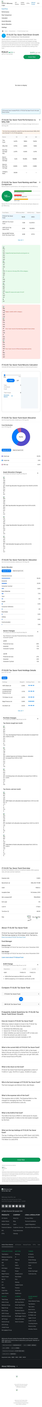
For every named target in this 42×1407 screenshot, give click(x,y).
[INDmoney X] (9, 1206)
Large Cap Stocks (20, 1299)
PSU (16, 1279)
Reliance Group (6, 1305)
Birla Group (5, 1310)
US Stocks (17, 3)
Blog (14, 1221)
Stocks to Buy (32, 1326)
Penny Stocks (19, 1308)
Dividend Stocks (19, 1310)
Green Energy (32, 1260)
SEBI (13, 1357)
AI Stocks (31, 1254)
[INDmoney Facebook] (3, 1206)
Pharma (17, 1260)
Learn (14, 1224)
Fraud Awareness (18, 1230)
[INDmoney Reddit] (20, 1206)
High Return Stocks (20, 1313)
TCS (3, 1265)
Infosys (4, 1271)
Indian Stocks (23, 3)
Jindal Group (5, 1327)
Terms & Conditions (30, 1221)
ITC (3, 1282)
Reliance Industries (7, 1257)
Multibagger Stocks (20, 1316)
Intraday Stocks (32, 1329)
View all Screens (19, 1319)
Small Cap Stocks (20, 1305)
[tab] (7, 1245)
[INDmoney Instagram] (16, 1206)
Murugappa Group (7, 1330)
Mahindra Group (6, 1316)
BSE (20, 1357)
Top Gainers (31, 1304)
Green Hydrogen (33, 1271)
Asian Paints (5, 1293)
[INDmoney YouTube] (13, 1206)
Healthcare (18, 1293)
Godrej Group (5, 1321)
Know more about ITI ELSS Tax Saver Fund (13, 937)
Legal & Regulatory (30, 1224)
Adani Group (5, 1302)
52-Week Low (32, 1315)
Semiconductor (32, 1262)
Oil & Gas (17, 1290)
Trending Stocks (32, 1323)
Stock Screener (19, 1321)
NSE (17, 1357)
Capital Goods (19, 1285)
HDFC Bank (5, 1260)
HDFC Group (5, 1313)
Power (17, 1271)
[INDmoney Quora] (23, 1206)
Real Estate (18, 1276)
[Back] (3, 31)
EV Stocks (31, 1257)
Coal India (4, 1290)
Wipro (3, 1288)
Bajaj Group (5, 1308)
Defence (17, 1268)
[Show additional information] (39, 119)
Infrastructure (19, 1274)
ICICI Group (5, 1324)
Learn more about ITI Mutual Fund (12, 957)
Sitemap (15, 1233)
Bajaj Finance (5, 1274)
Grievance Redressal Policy (32, 1227)
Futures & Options (6, 1227)
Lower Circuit (32, 1320)
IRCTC (3, 1279)
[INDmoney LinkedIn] (6, 1206)
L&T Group (5, 1319)
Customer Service (18, 1227)
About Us (15, 1218)
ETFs (28, 3)
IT (15, 1257)
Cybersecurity (32, 1274)
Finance (17, 1288)
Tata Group (5, 1299)
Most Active (31, 1309)
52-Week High (32, 1312)
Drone (30, 1268)
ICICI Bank (4, 1268)
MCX (24, 1357)
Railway (17, 1282)
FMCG (17, 1265)
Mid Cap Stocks (19, 1302)
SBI (3, 1262)
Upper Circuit (32, 1318)
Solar (29, 1265)
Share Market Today (34, 1301)
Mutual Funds (33, 3)
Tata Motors (5, 1254)
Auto (16, 1262)
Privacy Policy (29, 1218)
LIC (3, 1285)
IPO (38, 3)
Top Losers (31, 1306)
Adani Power (5, 1276)
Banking (17, 1254)
